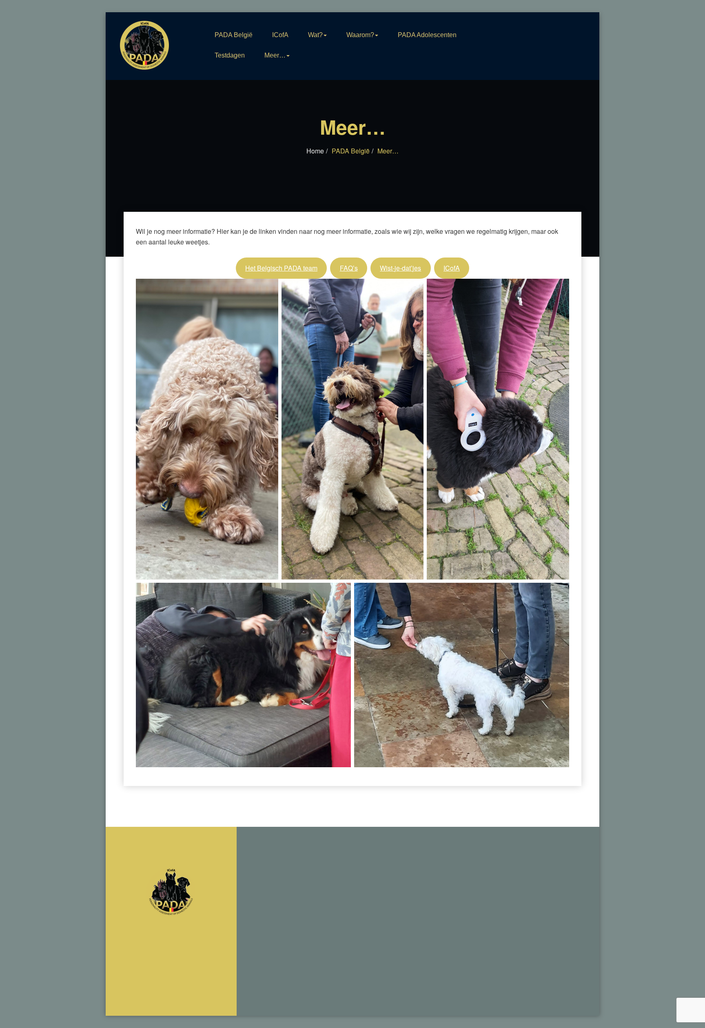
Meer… (275, 55)
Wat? (315, 34)
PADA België (234, 34)
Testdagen (230, 55)
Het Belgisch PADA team (281, 268)
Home (315, 150)
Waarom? (360, 34)
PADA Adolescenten (427, 34)
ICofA (280, 34)
